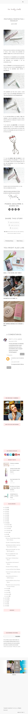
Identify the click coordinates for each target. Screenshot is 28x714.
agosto (7, 532)
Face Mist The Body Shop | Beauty (13, 542)
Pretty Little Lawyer (15, 339)
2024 (6, 511)
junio (7, 536)
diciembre (8, 524)
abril (7, 590)
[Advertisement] (12, 621)
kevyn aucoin (10, 233)
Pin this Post (15, 228)
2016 (6, 599)
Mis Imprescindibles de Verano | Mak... (14, 324)
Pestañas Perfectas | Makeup (12, 566)
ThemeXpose (14, 708)
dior (18, 231)
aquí (10, 121)
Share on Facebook (14, 222)
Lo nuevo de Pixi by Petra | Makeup (13, 569)
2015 (6, 601)
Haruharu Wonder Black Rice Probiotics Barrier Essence (15, 470)
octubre (7, 528)
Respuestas (9, 355)
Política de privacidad (8, 646)
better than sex (14, 231)
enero (7, 596)
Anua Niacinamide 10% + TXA (15, 480)
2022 (6, 515)
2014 (6, 603)
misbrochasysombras (17, 358)
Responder (9, 367)
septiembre (8, 530)
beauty (9, 231)
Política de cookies (16, 646)
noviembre (8, 526)
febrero (7, 594)
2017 (6, 598)
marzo (7, 592)
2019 (6, 520)
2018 (6, 522)
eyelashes (22, 231)
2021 (6, 517)
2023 (6, 513)
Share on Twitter (15, 225)
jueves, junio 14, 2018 (13, 341)
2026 (6, 507)
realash (14, 233)
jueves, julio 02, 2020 (15, 361)
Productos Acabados (14, 463)
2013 (6, 605)
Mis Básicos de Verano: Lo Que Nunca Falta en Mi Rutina (15, 488)
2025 (6, 509)
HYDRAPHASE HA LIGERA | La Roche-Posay (14, 496)
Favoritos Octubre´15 (10, 298)
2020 (6, 518)
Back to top (21, 712)
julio (7, 534)
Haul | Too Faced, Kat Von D (12, 272)
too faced (18, 233)
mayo (7, 588)
